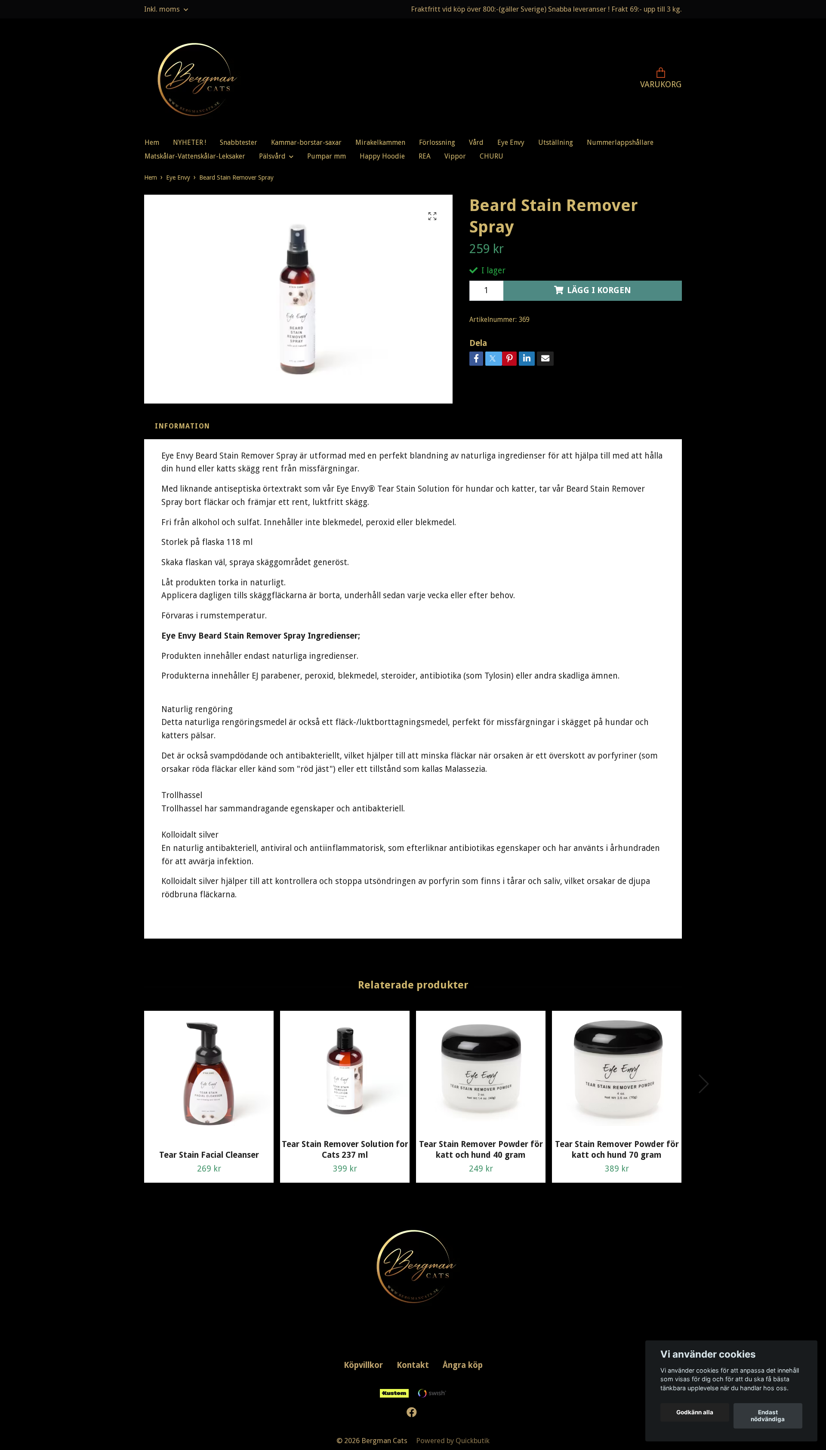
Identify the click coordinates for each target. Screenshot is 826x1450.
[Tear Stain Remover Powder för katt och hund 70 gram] (616, 1071)
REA (425, 156)
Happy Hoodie (382, 156)
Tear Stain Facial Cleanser (209, 1155)
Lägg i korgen (599, 290)
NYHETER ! (189, 142)
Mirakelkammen (380, 142)
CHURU (491, 156)
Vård (476, 142)
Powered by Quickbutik (453, 1440)
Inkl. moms (163, 9)
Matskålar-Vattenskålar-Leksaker (195, 156)
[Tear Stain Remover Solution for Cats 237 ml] (345, 1071)
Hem (152, 142)
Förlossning (437, 142)
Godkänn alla (694, 1412)
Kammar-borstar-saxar (306, 142)
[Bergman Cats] (194, 79)
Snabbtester (238, 142)
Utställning (555, 142)
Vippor (455, 156)
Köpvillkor (363, 1365)
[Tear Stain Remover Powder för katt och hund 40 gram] (481, 1071)
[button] (703, 1083)
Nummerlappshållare (620, 142)
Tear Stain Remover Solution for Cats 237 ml (345, 1149)
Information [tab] (182, 426)
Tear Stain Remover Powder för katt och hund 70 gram (617, 1149)
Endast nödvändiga (768, 1416)
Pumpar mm (326, 156)
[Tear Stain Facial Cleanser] (209, 1077)
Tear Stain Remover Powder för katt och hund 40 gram (481, 1149)
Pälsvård (272, 156)
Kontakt (413, 1365)
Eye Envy (510, 142)
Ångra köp (463, 1365)
